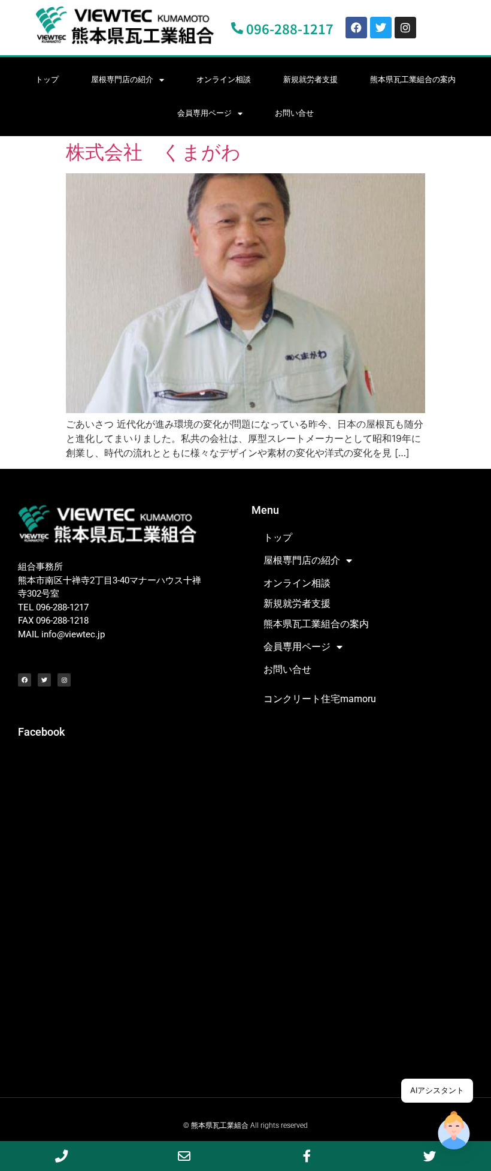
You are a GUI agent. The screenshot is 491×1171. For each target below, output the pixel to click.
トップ (47, 79)
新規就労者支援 (310, 79)
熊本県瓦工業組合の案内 (413, 79)
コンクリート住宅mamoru (319, 699)
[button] (454, 1132)
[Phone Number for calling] (61, 1156)
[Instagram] (405, 27)
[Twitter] (381, 27)
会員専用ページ (204, 113)
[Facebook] (356, 27)
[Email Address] (184, 1156)
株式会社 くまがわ (153, 152)
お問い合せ (294, 113)
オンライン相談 (223, 79)
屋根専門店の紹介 (122, 79)
